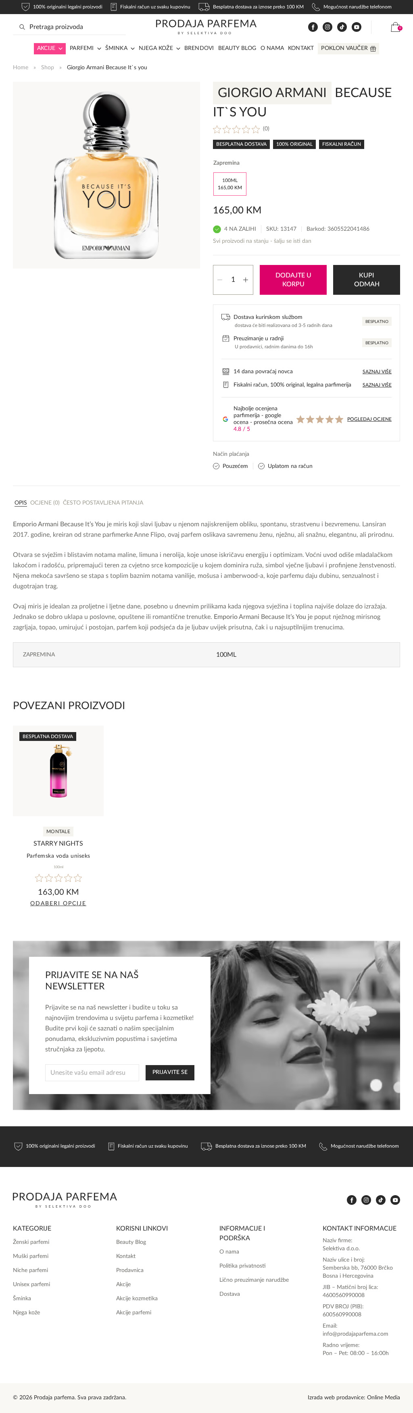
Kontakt (301, 48)
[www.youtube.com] (356, 27)
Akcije (46, 48)
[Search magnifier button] (22, 27)
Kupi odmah (367, 280)
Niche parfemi (30, 1270)
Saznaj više (377, 371)
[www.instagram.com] (327, 27)
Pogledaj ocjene (369, 419)
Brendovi (199, 48)
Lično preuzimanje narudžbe (254, 1280)
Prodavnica (130, 1270)
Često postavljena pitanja (103, 503)
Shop (47, 67)
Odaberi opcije (58, 903)
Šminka (116, 48)
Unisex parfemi (31, 1284)
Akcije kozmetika (137, 1298)
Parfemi (82, 48)
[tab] (21, 502)
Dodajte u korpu (293, 280)
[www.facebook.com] (313, 27)
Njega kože (156, 48)
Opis (21, 503)
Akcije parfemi (133, 1313)
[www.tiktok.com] (342, 27)
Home (20, 67)
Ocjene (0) (45, 503)
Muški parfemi (30, 1256)
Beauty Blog (237, 48)
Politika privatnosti (242, 1266)
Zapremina (226, 163)
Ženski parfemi (31, 1242)
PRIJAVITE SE (170, 1072)
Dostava (229, 1294)
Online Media (383, 1398)
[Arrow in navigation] (59, 48)
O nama (272, 48)
